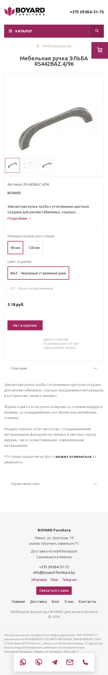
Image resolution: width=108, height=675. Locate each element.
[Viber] (38, 662)
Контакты (87, 601)
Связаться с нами (54, 590)
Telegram (69, 579)
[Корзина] (99, 50)
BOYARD (14, 193)
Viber (54, 579)
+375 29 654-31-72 (87, 12)
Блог (56, 601)
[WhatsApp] (23, 662)
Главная (18, 601)
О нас (69, 601)
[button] (54, 31)
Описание (19, 368)
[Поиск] (97, 31)
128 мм (34, 248)
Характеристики (25, 484)
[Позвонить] (85, 662)
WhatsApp (39, 579)
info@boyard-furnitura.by (54, 572)
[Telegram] (54, 662)
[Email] (69, 662)
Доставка (38, 601)
